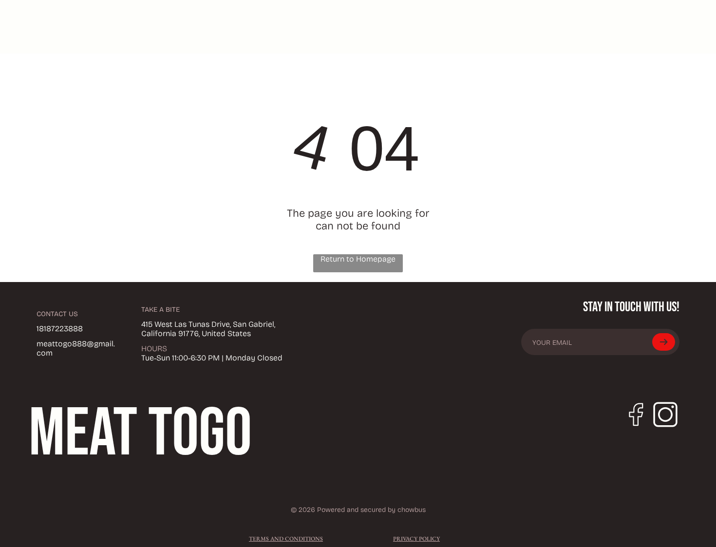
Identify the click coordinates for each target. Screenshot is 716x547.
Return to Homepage (358, 259)
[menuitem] (425, 26)
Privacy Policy (416, 539)
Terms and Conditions (286, 539)
